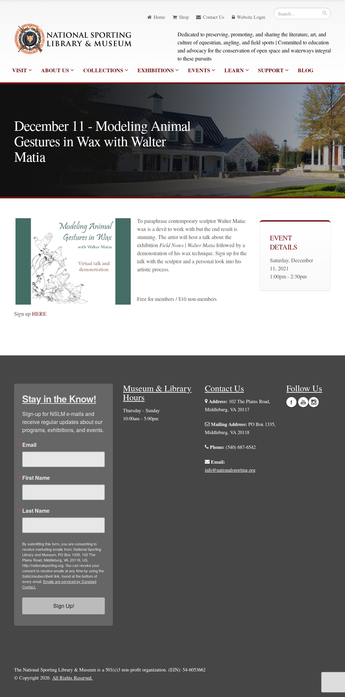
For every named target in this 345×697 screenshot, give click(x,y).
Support (271, 70)
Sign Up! (63, 606)
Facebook (291, 402)
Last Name (36, 510)
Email (29, 445)
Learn (234, 70)
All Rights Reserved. (72, 677)
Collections (104, 70)
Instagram (314, 402)
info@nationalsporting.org (230, 470)
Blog (305, 70)
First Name (36, 477)
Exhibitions (156, 70)
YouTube (303, 402)
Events (200, 70)
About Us (55, 70)
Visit (20, 70)
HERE (40, 313)
